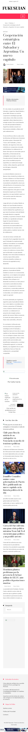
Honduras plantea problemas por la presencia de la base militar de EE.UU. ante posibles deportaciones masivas (14, 576)
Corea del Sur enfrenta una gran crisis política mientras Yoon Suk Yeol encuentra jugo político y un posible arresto (14, 531)
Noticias (5, 31)
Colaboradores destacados (14, 362)
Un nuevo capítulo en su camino (17, 397)
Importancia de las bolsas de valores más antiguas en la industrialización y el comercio (13, 697)
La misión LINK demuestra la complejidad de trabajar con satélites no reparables (13, 691)
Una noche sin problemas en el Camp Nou (10, 408)
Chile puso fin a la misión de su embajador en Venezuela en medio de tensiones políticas (13, 438)
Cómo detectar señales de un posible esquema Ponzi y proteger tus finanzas (13, 685)
